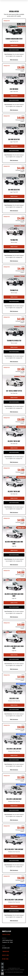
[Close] (2, 973)
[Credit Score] (2, 967)
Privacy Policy (14, 969)
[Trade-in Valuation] (2, 963)
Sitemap (22, 969)
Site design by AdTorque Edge (14, 972)
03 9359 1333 (6, 948)
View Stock (14, 45)
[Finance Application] (2, 970)
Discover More (14, 50)
